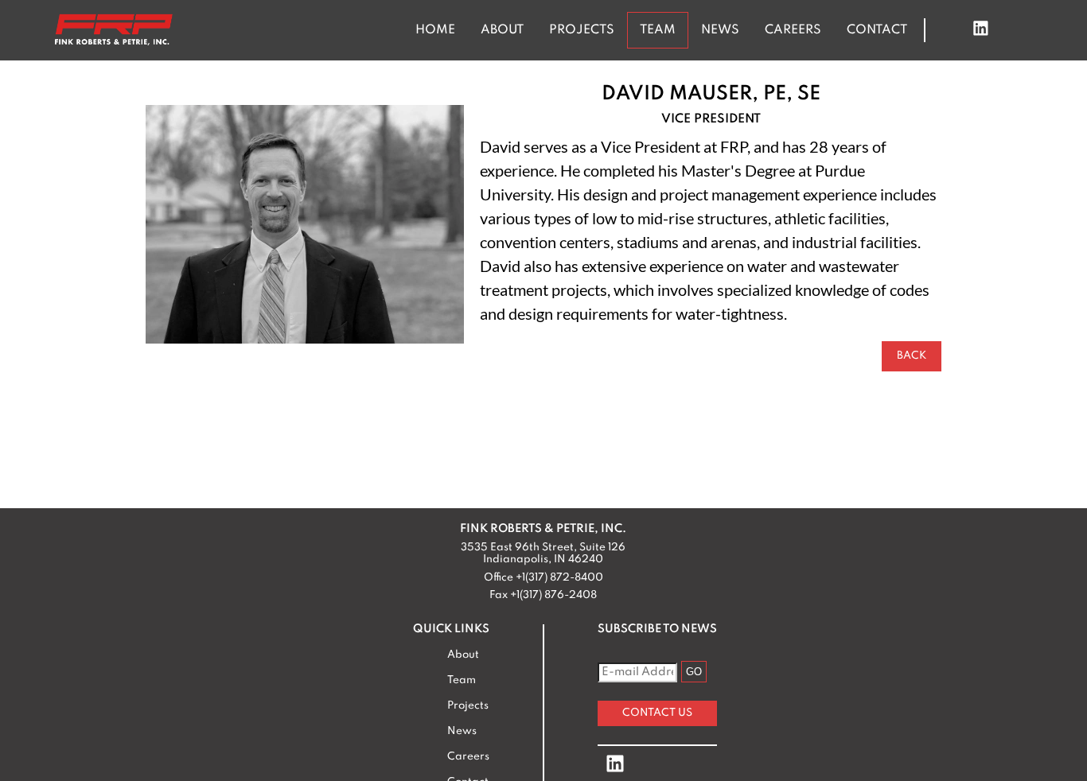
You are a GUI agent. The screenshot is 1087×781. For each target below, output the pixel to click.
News (720, 30)
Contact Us (657, 713)
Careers (793, 30)
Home (435, 30)
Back (911, 356)
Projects (581, 30)
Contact (877, 30)
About (502, 30)
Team (658, 30)
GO (694, 672)
